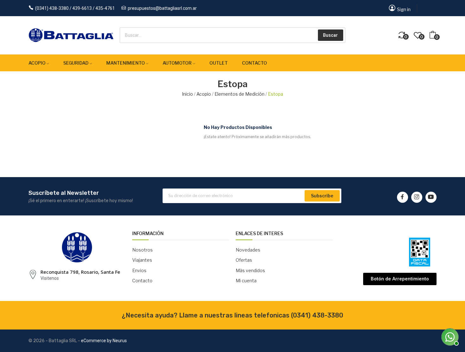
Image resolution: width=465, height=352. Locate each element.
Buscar (330, 35)
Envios (139, 270)
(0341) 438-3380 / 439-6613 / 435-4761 (75, 8)
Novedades (248, 250)
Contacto (142, 280)
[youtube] (431, 197)
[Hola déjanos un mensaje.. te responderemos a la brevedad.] (449, 336)
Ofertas (244, 260)
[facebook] (402, 197)
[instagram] (416, 197)
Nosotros (142, 250)
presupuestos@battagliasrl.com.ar (162, 8)
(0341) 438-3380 (317, 315)
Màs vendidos (250, 270)
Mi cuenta (246, 280)
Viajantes (142, 260)
